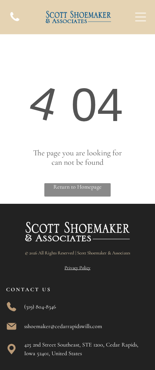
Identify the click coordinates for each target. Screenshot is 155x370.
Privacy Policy (77, 268)
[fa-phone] (15, 21)
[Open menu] (140, 17)
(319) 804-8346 (40, 306)
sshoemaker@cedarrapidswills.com (63, 326)
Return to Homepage (77, 186)
